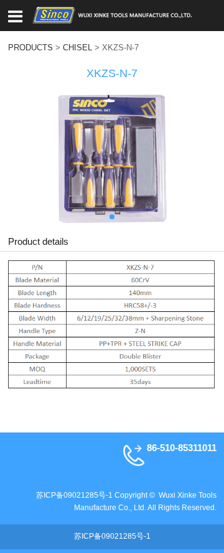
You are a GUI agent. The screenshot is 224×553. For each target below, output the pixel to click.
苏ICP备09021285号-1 (74, 495)
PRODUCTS (30, 47)
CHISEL (77, 47)
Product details (38, 241)
